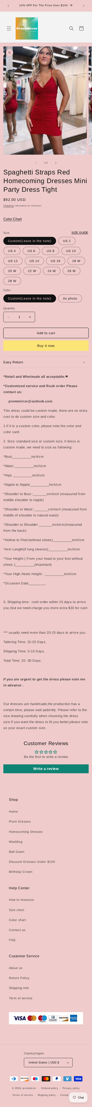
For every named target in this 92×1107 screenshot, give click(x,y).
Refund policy (49, 1088)
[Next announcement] (84, 6)
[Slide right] (56, 163)
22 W (32, 271)
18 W (76, 261)
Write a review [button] (46, 769)
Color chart (17, 920)
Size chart (16, 910)
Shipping (8, 205)
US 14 (34, 261)
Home (13, 811)
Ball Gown (16, 851)
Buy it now (46, 346)
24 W (52, 271)
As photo (70, 298)
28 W (12, 281)
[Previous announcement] (8, 6)
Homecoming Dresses (26, 831)
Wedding (15, 841)
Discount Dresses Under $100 (32, 861)
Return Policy (19, 978)
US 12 (13, 261)
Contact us (17, 930)
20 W (12, 271)
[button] (9, 28)
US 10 (71, 251)
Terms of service (22, 1095)
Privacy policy (71, 1088)
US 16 (56, 261)
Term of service (21, 998)
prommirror (29, 1088)
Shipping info (19, 988)
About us (16, 968)
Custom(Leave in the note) (29, 241)
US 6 (31, 251)
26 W (71, 271)
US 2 (67, 241)
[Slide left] (36, 163)
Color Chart (12, 219)
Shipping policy (47, 1095)
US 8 (50, 251)
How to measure (21, 899)
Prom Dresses (20, 821)
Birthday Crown (20, 871)
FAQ (12, 940)
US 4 (12, 251)
